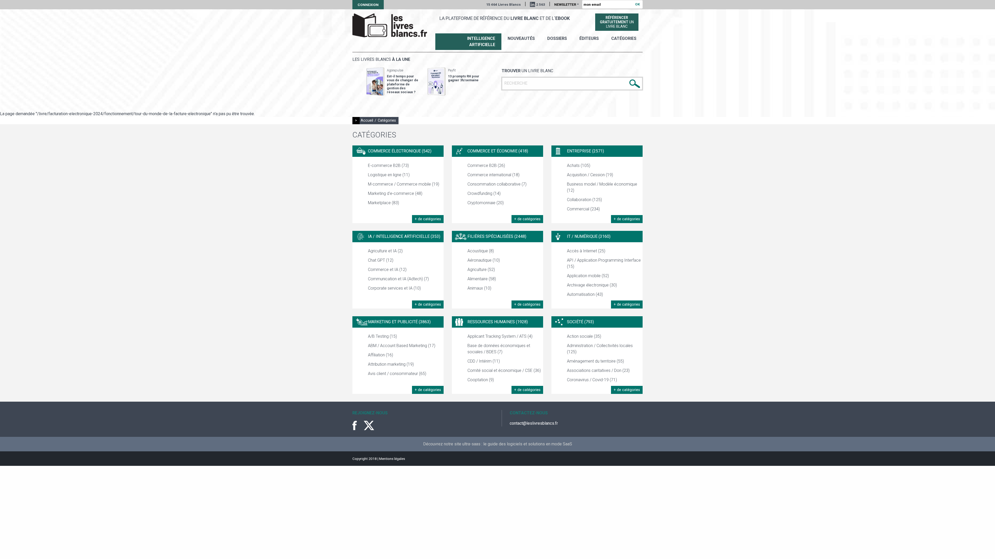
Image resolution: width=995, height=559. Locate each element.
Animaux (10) (479, 288)
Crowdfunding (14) (484, 193)
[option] (392, 81)
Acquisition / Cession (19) (590, 174)
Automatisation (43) (585, 294)
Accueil (367, 120)
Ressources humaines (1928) (497, 321)
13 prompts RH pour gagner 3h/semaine (463, 78)
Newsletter (566, 4)
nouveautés (521, 38)
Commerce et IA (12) (387, 269)
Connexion (368, 5)
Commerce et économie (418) (497, 151)
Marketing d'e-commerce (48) (395, 193)
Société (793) (580, 321)
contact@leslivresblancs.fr (534, 423)
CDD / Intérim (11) (483, 361)
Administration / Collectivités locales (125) (600, 348)
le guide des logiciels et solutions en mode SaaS (527, 444)
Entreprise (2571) (585, 151)
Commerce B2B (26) (486, 165)
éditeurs (589, 38)
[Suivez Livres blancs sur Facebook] (357, 425)
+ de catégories (428, 219)
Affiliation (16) (380, 354)
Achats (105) (578, 165)
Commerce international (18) (493, 174)
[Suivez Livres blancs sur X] (369, 425)
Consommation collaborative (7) (497, 184)
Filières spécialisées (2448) (496, 236)
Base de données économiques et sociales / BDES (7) (498, 348)
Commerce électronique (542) (399, 151)
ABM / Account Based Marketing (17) (401, 345)
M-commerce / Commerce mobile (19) (403, 184)
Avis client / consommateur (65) (397, 373)
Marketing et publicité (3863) (399, 321)
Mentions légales (392, 459)
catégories (623, 38)
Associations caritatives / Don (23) (598, 370)
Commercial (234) (583, 209)
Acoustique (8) (480, 250)
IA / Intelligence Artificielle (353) (404, 236)
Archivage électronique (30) (592, 285)
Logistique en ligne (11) (389, 174)
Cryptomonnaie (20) (485, 202)
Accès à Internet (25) (586, 250)
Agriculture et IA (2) (385, 250)
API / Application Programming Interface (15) (604, 263)
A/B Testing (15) (382, 336)
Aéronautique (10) (483, 260)
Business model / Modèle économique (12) (602, 187)
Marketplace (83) (383, 202)
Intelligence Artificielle (481, 41)
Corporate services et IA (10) (394, 288)
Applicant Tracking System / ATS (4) (499, 336)
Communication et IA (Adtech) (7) (398, 278)
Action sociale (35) (584, 336)
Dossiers (557, 38)
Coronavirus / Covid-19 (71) (592, 379)
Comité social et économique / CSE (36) (504, 370)
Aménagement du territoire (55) (595, 361)
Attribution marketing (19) (391, 364)
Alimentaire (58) (481, 278)
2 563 (540, 4)
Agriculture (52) (481, 269)
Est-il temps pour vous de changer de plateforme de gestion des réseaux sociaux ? (402, 84)
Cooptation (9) (480, 379)
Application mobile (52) (588, 275)
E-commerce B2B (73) (388, 165)
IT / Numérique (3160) (588, 236)
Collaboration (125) (584, 199)
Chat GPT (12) (380, 260)
